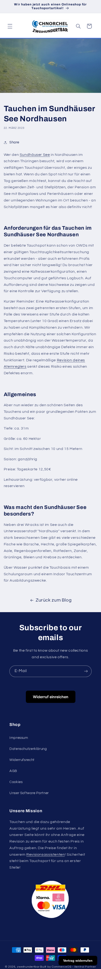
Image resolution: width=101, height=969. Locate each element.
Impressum (18, 738)
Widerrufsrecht (22, 760)
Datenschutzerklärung (28, 749)
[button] (9, 26)
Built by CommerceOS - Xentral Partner (68, 966)
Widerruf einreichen (50, 696)
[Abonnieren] (86, 671)
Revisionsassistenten (45, 854)
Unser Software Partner (29, 793)
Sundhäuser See (35, 155)
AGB (13, 771)
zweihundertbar (28, 966)
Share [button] (14, 142)
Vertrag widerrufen (78, 960)
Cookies (16, 782)
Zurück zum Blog (53, 600)
